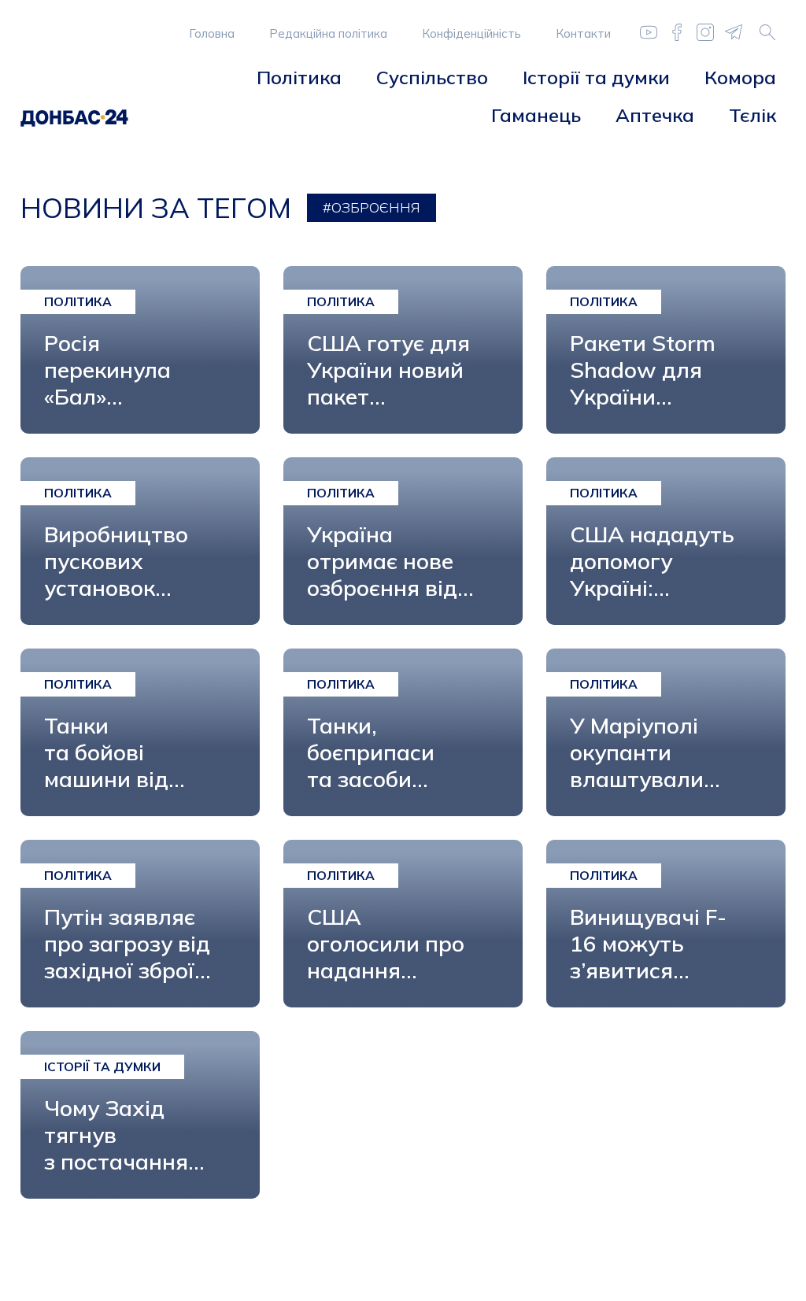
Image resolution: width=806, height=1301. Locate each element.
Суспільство (432, 77)
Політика (299, 77)
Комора (740, 77)
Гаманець (536, 115)
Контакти (583, 33)
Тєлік (752, 115)
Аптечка (655, 115)
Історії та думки (596, 77)
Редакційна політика (328, 33)
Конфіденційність (471, 33)
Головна (212, 33)
